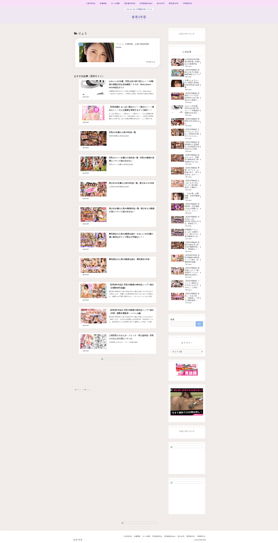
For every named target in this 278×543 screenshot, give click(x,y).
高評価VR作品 (157, 536)
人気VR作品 (128, 536)
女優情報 (137, 536)
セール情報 (146, 536)
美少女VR (181, 536)
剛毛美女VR (191, 536)
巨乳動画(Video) (169, 536)
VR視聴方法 (201, 536)
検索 (172, 319)
